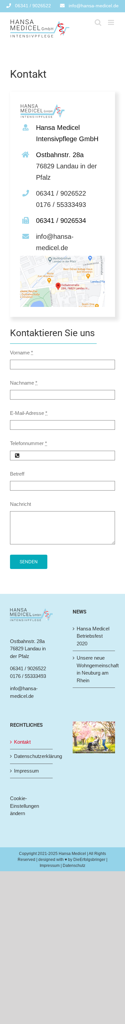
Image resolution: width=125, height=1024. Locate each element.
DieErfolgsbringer (89, 859)
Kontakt (22, 742)
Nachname (23, 383)
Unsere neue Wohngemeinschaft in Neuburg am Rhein (94, 669)
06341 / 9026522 (61, 193)
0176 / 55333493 (61, 204)
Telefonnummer (28, 443)
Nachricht (20, 504)
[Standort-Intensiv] (62, 258)
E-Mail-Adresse (28, 413)
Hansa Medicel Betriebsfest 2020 (93, 636)
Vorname (21, 352)
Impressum (26, 771)
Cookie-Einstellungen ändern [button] (24, 805)
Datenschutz (74, 865)
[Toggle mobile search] (98, 22)
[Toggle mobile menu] (111, 22)
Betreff (17, 474)
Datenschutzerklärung (31, 756)
